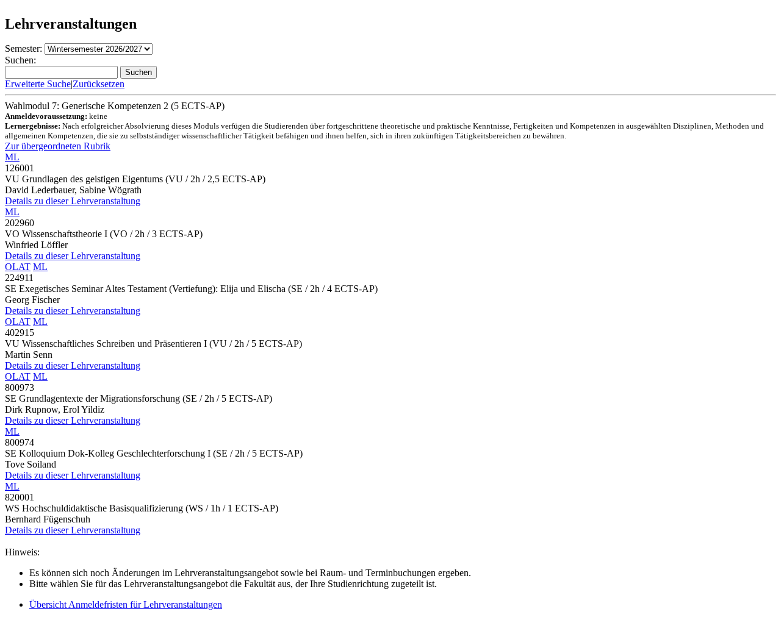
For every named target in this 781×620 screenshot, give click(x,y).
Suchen (138, 72)
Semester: (23, 48)
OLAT (18, 267)
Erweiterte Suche (38, 84)
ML (12, 157)
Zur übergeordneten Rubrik (57, 146)
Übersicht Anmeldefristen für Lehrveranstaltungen (125, 604)
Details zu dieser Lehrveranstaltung (72, 201)
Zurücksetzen (98, 84)
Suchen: (20, 60)
